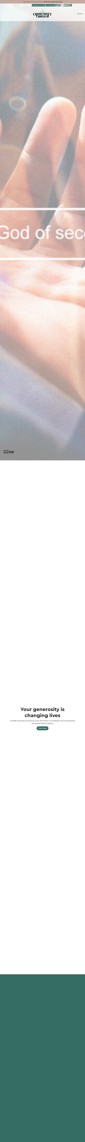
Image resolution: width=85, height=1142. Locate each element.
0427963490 (50, 5)
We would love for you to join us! (42, 2)
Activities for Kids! (38, 5)
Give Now (42, 728)
